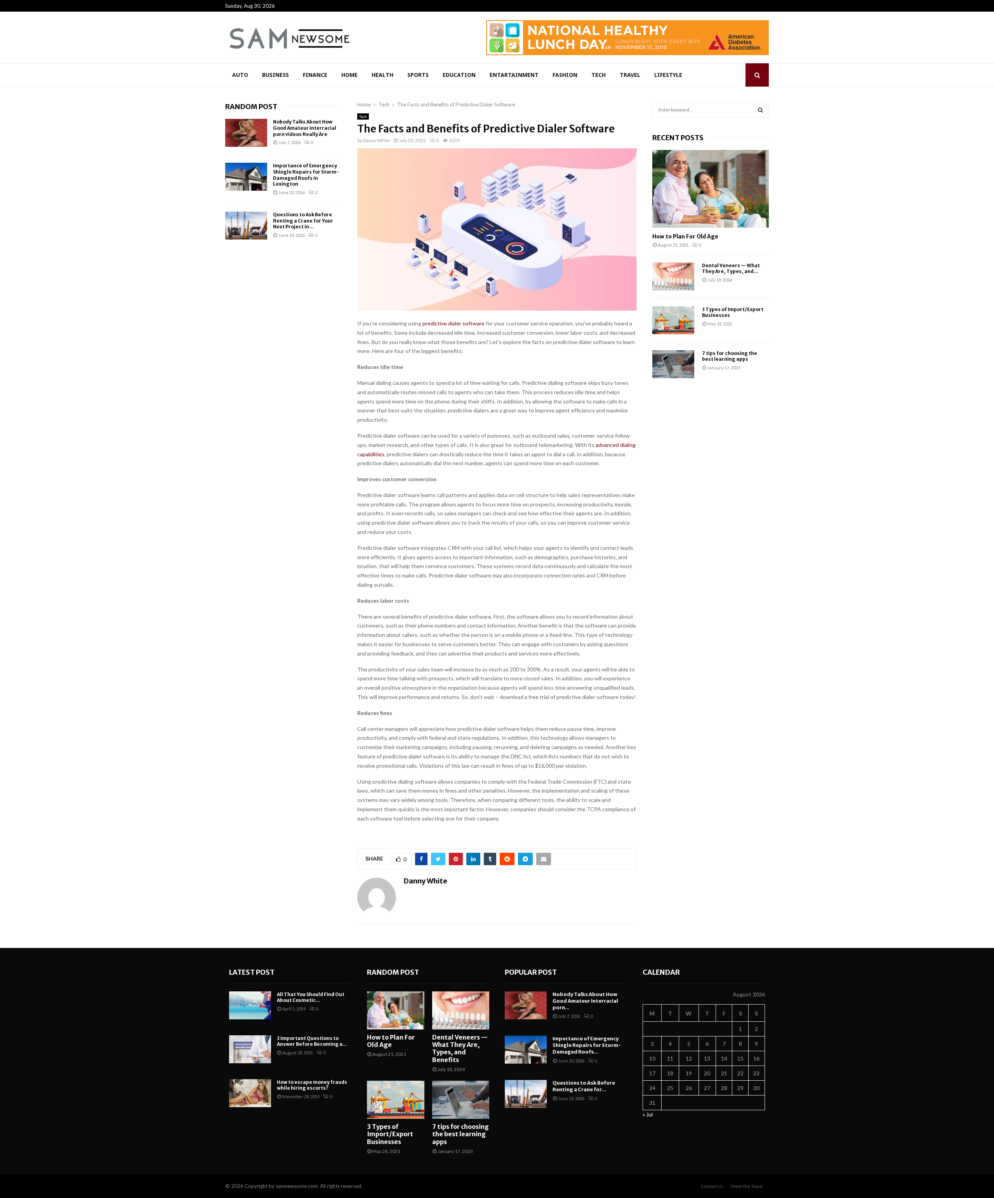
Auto (240, 74)
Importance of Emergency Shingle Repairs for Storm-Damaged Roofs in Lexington (306, 175)
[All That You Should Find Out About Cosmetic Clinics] (250, 1005)
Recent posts (678, 137)
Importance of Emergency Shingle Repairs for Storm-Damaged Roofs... (587, 1045)
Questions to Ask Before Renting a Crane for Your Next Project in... (303, 221)
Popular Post (531, 972)
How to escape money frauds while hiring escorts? (312, 1085)
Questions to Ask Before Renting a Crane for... (584, 1086)
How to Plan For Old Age (685, 236)
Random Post (251, 106)
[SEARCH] (760, 110)
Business (275, 74)
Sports (418, 74)
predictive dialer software (453, 323)
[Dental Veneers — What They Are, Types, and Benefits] (673, 276)
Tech (598, 74)
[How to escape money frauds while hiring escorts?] (250, 1093)
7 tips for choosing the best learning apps (729, 356)
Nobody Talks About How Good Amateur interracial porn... (585, 1001)
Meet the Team (747, 1186)
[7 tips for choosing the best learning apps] (673, 364)
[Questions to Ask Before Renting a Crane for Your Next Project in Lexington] (246, 226)
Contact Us (712, 1186)
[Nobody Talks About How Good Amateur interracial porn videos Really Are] (246, 133)
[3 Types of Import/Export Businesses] (673, 320)
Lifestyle (668, 74)
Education (459, 74)
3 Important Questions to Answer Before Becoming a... (312, 1041)
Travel (630, 74)
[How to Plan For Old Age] (710, 189)
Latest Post (252, 972)
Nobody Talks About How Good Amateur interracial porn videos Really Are (304, 128)
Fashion (565, 74)
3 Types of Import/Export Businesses (390, 1134)
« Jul (648, 1114)
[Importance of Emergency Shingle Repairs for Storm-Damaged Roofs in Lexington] (246, 177)
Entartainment (514, 74)
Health (382, 74)
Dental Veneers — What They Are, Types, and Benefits (460, 1048)
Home (349, 74)
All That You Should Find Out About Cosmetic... (310, 997)
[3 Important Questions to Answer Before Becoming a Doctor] (250, 1049)
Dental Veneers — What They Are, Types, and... (731, 268)
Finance (315, 74)
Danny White (376, 140)
